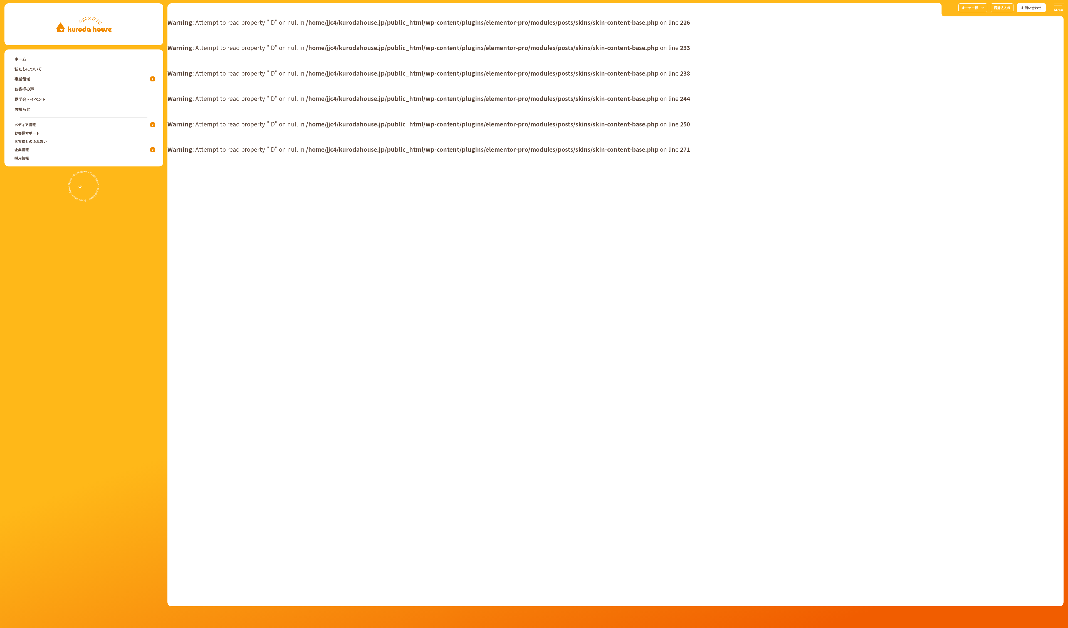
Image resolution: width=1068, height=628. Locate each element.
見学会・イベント (30, 99)
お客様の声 (24, 89)
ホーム (20, 59)
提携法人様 (1002, 7)
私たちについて (28, 69)
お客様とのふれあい (30, 141)
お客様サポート (27, 133)
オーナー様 (969, 7)
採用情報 (21, 158)
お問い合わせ (1031, 7)
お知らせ (22, 109)
